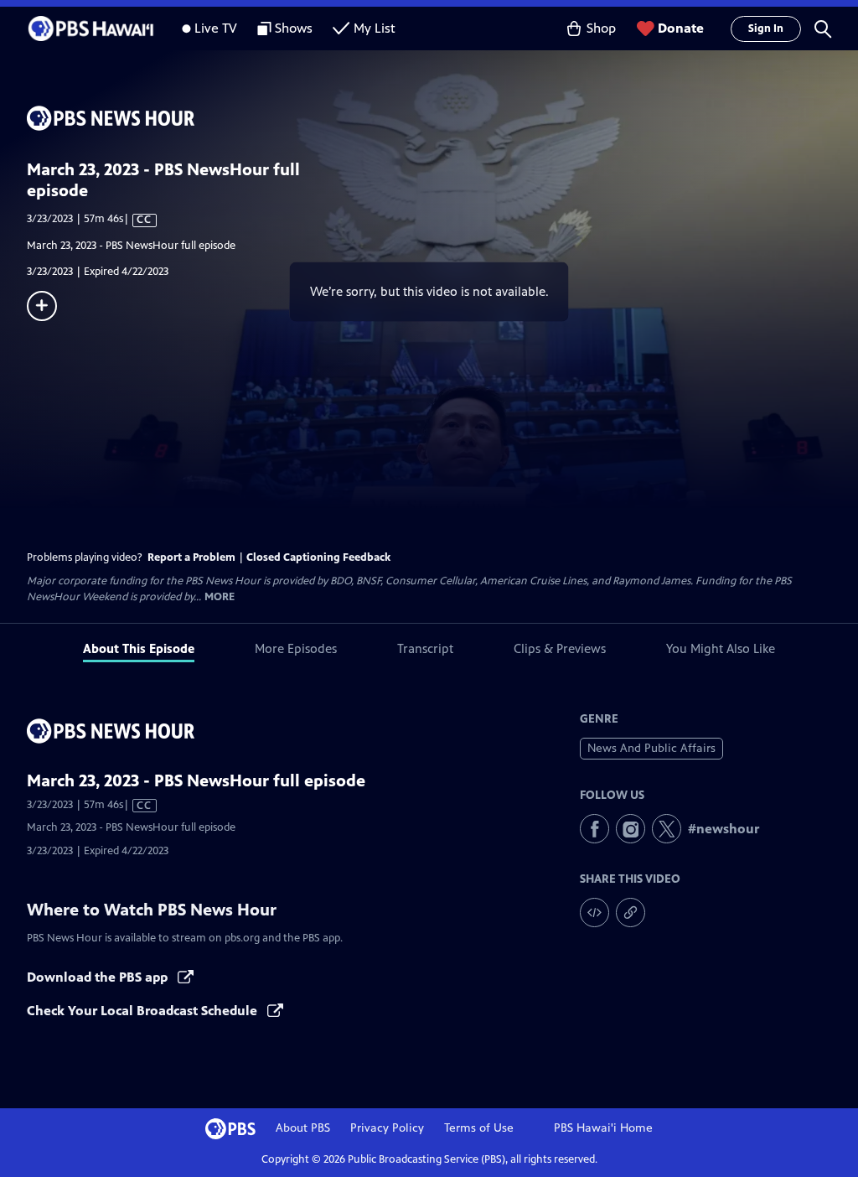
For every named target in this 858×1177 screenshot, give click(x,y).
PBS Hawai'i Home (603, 1128)
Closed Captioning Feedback (318, 557)
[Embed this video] (594, 912)
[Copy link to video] (630, 912)
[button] (823, 28)
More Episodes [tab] (296, 648)
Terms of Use (479, 1128)
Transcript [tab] (425, 648)
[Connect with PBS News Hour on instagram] (630, 828)
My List (374, 28)
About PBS (303, 1128)
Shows (294, 28)
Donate (681, 28)
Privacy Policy (387, 1128)
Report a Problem (191, 557)
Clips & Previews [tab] (560, 648)
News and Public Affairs (651, 748)
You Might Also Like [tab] (720, 648)
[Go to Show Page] (442, 118)
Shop (601, 28)
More (219, 597)
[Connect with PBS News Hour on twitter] (666, 828)
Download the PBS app (99, 977)
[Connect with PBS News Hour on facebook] (594, 828)
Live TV (215, 28)
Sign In (765, 28)
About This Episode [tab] (138, 648)
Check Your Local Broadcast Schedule (144, 1011)
